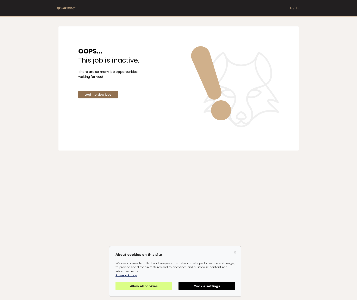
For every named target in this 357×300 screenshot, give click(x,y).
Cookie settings (207, 286)
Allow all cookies (144, 286)
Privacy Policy (126, 275)
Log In (294, 8)
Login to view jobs (98, 94)
